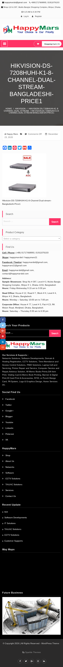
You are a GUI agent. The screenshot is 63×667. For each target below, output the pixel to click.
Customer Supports (13, 541)
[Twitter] (3, 325)
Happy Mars (12, 134)
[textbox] (31, 239)
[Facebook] (3, 319)
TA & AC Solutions (13, 484)
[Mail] (3, 347)
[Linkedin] (3, 341)
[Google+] (3, 331)
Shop (7, 455)
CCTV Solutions (12, 478)
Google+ (9, 410)
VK (6, 440)
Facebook (10, 399)
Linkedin (9, 428)
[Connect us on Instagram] (38, 661)
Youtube (9, 422)
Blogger (9, 416)
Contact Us (10, 496)
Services (9, 490)
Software (9, 473)
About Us (9, 461)
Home (9, 108)
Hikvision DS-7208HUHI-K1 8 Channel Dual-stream (31, 109)
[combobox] (31, 238)
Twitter (8, 405)
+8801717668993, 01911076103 (45, 2)
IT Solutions (10, 523)
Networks (9, 467)
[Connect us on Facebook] (20, 661)
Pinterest (9, 434)
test (6, 512)
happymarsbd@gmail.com (15, 2)
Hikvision (20, 108)
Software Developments (15, 517)
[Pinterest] (3, 336)
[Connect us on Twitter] (26, 661)
